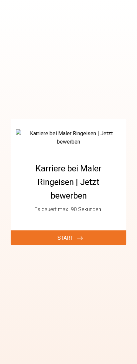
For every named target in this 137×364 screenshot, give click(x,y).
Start (65, 238)
